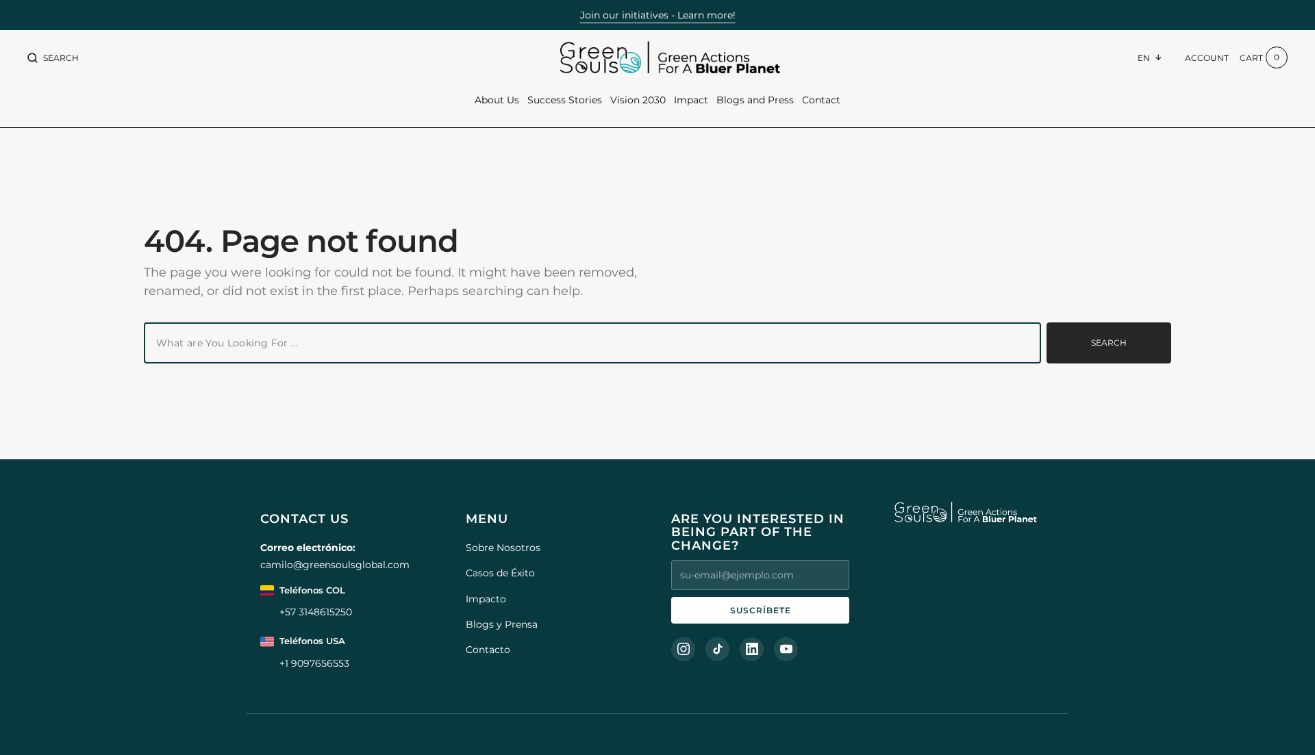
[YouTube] (786, 649)
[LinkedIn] (752, 649)
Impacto (486, 599)
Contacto (488, 649)
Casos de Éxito (500, 573)
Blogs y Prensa (502, 624)
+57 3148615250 (315, 612)
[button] (53, 57)
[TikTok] (717, 649)
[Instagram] (683, 649)
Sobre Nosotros (503, 547)
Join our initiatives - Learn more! (658, 15)
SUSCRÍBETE (760, 610)
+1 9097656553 (314, 663)
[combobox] (592, 342)
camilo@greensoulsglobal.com (335, 565)
